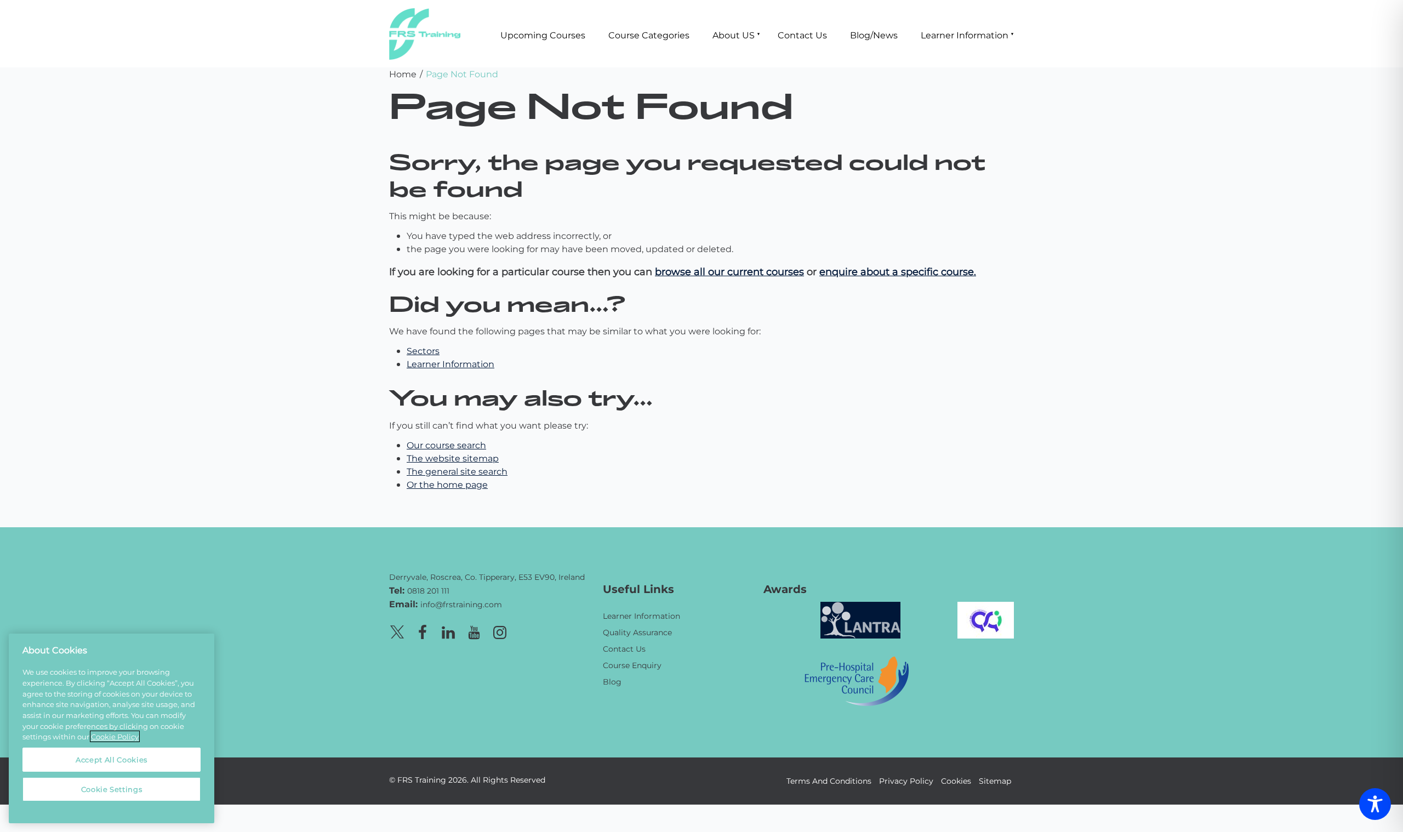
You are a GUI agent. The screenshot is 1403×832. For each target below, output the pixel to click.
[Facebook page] (422, 630)
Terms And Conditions (828, 781)
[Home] (487, 561)
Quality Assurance (637, 632)
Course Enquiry (632, 665)
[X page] (396, 630)
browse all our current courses (729, 271)
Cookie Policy (115, 736)
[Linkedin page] (448, 630)
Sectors (423, 350)
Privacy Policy (906, 781)
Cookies (956, 781)
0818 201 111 (428, 590)
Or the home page (447, 484)
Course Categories (648, 35)
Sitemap (995, 781)
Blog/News (874, 35)
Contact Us (802, 35)
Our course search (446, 445)
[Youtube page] (474, 630)
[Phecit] (856, 679)
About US (733, 35)
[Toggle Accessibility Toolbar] (1375, 804)
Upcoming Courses (542, 35)
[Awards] (860, 618)
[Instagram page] (499, 630)
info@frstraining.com (461, 604)
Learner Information (964, 35)
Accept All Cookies (111, 759)
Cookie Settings (111, 789)
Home (403, 73)
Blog (612, 681)
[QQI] (985, 618)
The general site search (457, 471)
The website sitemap (453, 458)
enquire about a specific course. (897, 271)
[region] (111, 728)
